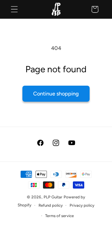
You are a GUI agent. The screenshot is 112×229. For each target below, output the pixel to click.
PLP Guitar (53, 197)
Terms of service (59, 215)
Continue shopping (56, 93)
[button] (14, 9)
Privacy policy (82, 205)
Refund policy (51, 205)
